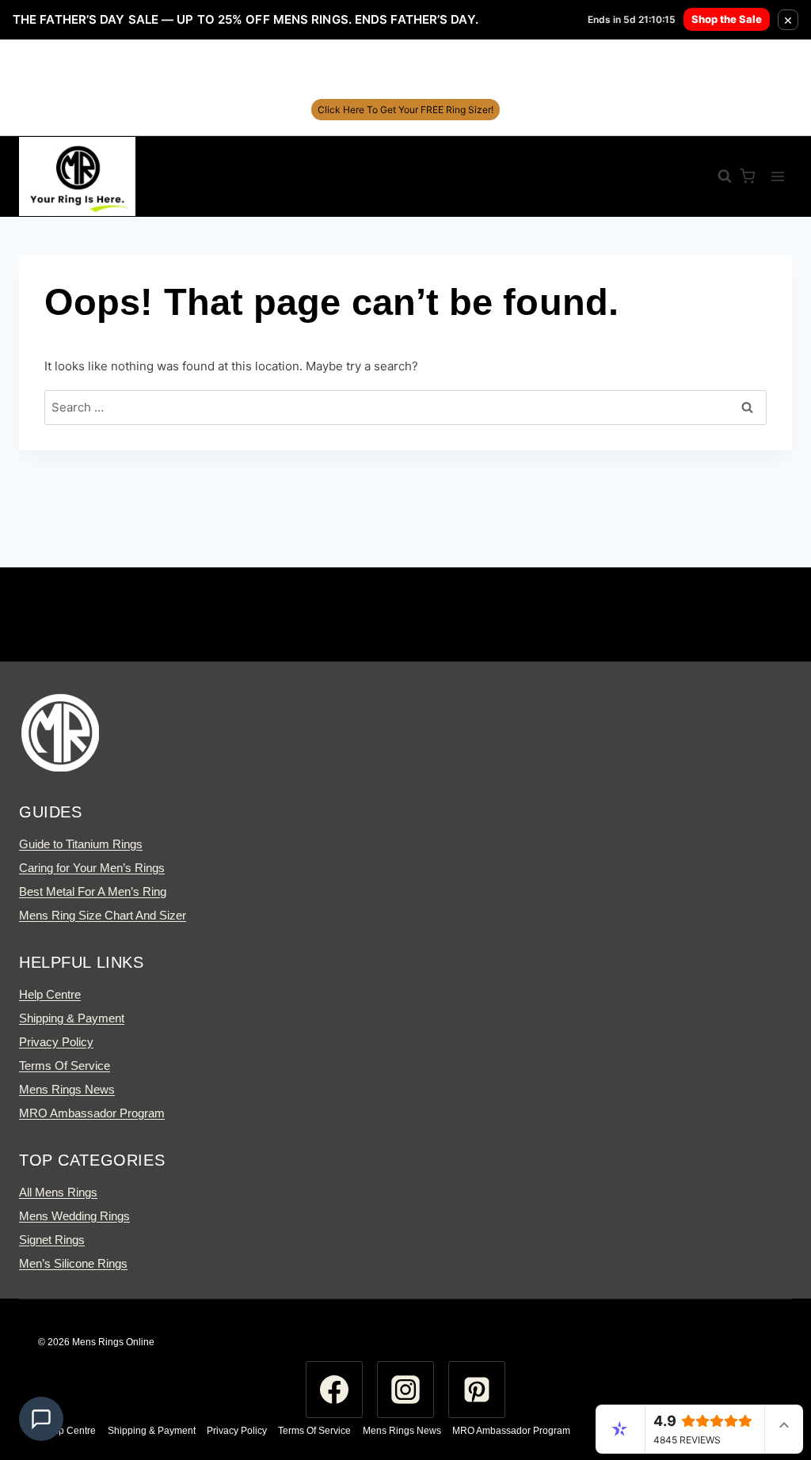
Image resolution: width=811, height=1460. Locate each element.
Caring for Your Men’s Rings (92, 867)
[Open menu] (777, 176)
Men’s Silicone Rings (73, 1263)
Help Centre (50, 994)
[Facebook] (334, 1389)
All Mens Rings (58, 1192)
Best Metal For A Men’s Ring (92, 891)
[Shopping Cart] (747, 176)
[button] (41, 1419)
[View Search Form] (717, 176)
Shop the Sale (726, 19)
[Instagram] (405, 1389)
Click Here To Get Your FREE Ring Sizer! (405, 110)
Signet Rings (52, 1239)
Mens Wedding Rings (74, 1216)
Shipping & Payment (71, 1018)
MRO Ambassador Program (92, 1113)
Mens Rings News (67, 1089)
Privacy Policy (56, 1042)
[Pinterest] (476, 1389)
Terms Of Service (64, 1065)
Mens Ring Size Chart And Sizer (102, 915)
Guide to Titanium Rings (81, 844)
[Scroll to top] (770, 1385)
